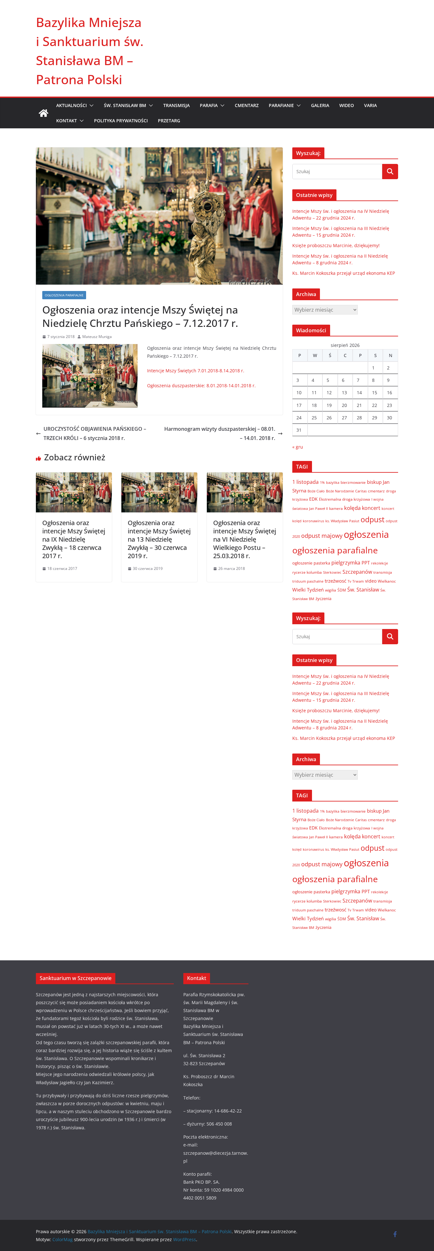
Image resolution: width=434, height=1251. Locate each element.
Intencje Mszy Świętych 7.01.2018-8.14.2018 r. (195, 371)
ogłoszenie (302, 563)
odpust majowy (321, 535)
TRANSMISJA (176, 105)
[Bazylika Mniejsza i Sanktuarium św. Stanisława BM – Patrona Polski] (43, 113)
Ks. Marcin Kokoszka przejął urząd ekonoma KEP (343, 273)
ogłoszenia (366, 534)
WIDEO (346, 105)
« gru (297, 447)
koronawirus (313, 520)
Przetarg (169, 121)
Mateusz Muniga (97, 336)
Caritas (361, 491)
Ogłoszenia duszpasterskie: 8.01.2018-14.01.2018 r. (201, 385)
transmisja (382, 572)
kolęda (352, 507)
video (370, 581)
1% (322, 482)
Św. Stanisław (363, 589)
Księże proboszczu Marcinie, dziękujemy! (336, 245)
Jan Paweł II (318, 508)
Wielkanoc (387, 581)
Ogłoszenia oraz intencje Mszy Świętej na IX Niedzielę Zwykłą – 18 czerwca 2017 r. (73, 539)
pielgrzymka (345, 562)
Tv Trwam (356, 581)
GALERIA (320, 105)
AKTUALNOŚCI (71, 105)
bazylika (332, 482)
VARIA (370, 105)
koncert (371, 507)
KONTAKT (66, 121)
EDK (313, 499)
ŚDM (341, 590)
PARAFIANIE (281, 105)
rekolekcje (379, 563)
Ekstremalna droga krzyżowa (344, 499)
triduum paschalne (307, 581)
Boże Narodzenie (340, 491)
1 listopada (305, 481)
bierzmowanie (353, 482)
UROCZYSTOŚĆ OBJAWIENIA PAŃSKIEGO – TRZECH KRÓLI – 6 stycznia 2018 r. (95, 433)
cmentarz (376, 491)
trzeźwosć (335, 581)
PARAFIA (209, 105)
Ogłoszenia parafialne (64, 295)
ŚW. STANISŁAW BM (125, 105)
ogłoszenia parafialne (335, 550)
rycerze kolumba (307, 572)
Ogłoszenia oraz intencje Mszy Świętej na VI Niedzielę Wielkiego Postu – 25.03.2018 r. (244, 539)
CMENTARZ (247, 105)
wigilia (330, 589)
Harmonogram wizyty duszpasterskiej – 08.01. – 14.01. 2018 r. (219, 433)
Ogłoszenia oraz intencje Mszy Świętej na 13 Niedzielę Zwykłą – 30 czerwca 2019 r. (159, 539)
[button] (90, 105)
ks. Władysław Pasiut (342, 521)
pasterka (322, 563)
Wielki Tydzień (308, 589)
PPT (366, 562)
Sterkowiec (332, 572)
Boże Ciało (316, 491)
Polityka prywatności (121, 121)
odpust (372, 519)
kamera (336, 508)
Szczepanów (357, 571)
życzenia (323, 598)
